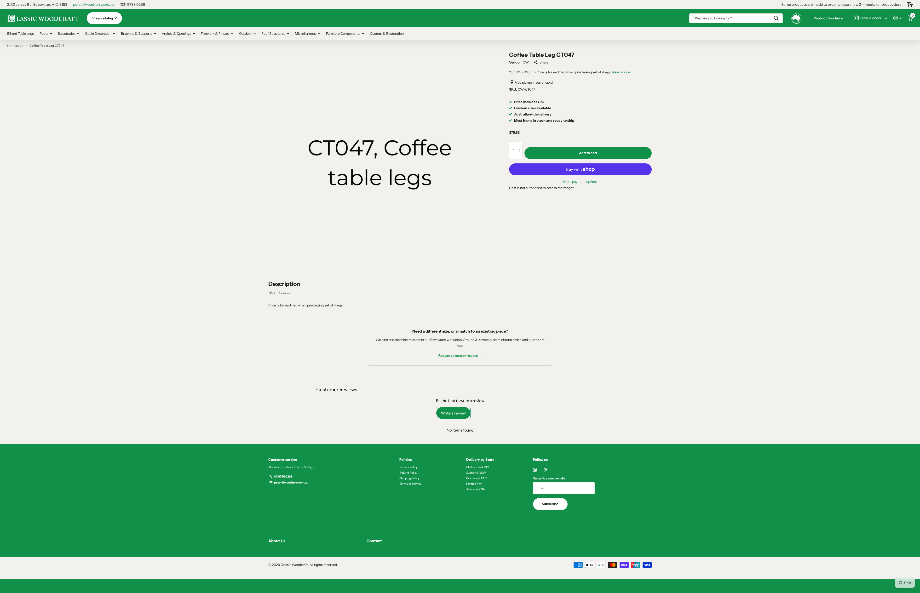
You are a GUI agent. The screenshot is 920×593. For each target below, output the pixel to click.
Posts (44, 33)
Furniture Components (343, 33)
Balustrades (66, 33)
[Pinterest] (545, 470)
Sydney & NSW (476, 472)
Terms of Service (410, 483)
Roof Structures (273, 33)
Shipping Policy (409, 478)
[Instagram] (535, 470)
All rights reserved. (324, 565)
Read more (621, 72)
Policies (405, 459)
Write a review (453, 413)
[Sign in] (897, 18)
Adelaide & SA (475, 489)
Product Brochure (828, 18)
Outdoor (245, 33)
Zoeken (776, 18)
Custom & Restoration (387, 33)
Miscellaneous (305, 33)
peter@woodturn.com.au (93, 4)
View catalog (103, 18)
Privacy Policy (408, 467)
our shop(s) (544, 82)
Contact (374, 540)
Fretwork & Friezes (215, 33)
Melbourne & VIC (477, 467)
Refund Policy (408, 472)
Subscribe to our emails (549, 478)
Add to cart (588, 153)
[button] (521, 144)
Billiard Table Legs (20, 33)
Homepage (15, 45)
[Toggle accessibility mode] (910, 4)
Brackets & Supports (136, 33)
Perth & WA (474, 483)
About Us (276, 540)
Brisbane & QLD (476, 478)
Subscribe (550, 504)
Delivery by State (480, 459)
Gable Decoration (98, 33)
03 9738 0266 (283, 476)
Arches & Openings (176, 33)
